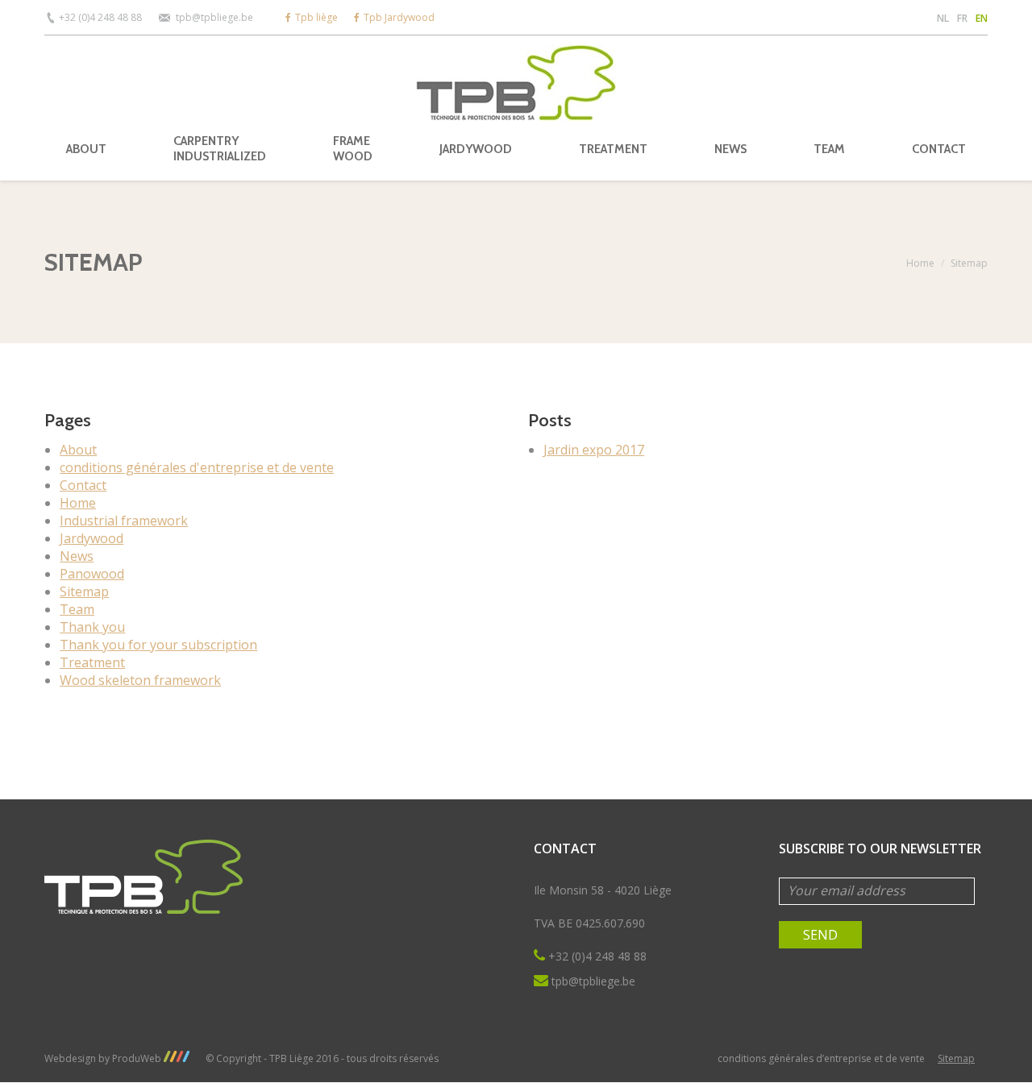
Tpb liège (316, 17)
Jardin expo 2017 (593, 450)
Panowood (92, 574)
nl (943, 18)
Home (920, 263)
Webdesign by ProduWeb (104, 1058)
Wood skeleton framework (140, 680)
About (78, 450)
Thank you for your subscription (158, 645)
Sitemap (84, 591)
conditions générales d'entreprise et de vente (197, 467)
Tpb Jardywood (399, 17)
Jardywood (91, 538)
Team (77, 609)
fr (962, 18)
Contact (83, 485)
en (982, 18)
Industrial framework (124, 520)
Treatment (92, 662)
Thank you (92, 627)
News (77, 556)
